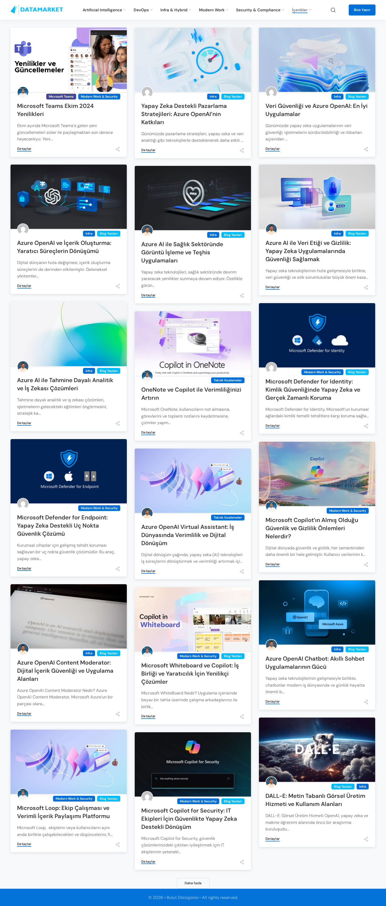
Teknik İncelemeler (228, 380)
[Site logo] (37, 10)
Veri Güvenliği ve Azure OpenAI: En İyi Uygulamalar (316, 110)
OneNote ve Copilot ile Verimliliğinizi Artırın (191, 394)
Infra (213, 96)
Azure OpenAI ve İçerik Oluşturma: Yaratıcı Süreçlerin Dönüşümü (64, 247)
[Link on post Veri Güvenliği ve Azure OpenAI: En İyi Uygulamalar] (317, 60)
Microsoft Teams (61, 96)
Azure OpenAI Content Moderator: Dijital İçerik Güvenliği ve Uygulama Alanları (65, 671)
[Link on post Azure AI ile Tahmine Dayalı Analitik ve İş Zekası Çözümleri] (69, 334)
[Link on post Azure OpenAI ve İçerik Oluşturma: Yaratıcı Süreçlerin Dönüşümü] (69, 197)
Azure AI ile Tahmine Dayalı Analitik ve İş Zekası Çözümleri (65, 384)
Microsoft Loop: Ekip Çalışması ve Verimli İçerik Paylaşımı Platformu (63, 812)
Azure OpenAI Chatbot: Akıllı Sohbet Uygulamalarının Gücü (314, 663)
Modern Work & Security (99, 96)
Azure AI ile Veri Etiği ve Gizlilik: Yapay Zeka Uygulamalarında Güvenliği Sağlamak (308, 251)
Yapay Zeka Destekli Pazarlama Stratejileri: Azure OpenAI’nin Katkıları (184, 114)
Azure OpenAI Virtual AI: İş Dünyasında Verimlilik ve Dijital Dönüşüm (187, 535)
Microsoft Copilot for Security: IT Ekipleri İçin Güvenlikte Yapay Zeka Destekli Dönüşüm (189, 819)
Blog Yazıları (233, 96)
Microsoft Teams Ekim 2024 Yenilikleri (55, 110)
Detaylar (24, 149)
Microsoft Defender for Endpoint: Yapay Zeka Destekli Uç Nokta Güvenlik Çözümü (62, 526)
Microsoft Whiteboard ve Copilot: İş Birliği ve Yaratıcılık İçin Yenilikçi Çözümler (190, 674)
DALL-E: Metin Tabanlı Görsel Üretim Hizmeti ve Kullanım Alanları (315, 800)
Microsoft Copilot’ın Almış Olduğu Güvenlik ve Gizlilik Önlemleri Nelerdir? (311, 528)
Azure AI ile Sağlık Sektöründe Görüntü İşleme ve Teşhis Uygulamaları (182, 252)
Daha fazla (193, 883)
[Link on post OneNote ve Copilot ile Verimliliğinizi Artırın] (193, 344)
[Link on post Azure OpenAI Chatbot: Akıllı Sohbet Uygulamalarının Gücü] (317, 613)
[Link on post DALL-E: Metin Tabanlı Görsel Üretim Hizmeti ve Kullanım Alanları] (317, 750)
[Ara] (333, 10)
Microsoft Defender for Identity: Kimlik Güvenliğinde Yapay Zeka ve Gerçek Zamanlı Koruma (312, 390)
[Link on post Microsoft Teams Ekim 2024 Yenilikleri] (69, 60)
